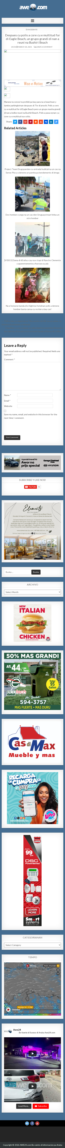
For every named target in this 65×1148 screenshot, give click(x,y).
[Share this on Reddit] (36, 122)
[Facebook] (32, 1123)
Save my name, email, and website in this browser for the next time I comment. (30, 416)
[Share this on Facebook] (20, 122)
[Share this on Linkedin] (51, 122)
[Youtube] (37, 1123)
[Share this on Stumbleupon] (41, 122)
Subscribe (42, 1106)
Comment (9, 359)
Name (7, 395)
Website (8, 406)
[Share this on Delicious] (56, 122)
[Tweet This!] (15, 122)
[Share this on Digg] (46, 122)
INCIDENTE (32, 29)
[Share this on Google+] (25, 122)
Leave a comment (44, 47)
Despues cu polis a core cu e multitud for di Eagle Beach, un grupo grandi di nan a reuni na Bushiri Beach (32, 38)
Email (7, 400)
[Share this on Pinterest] (30, 122)
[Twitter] (27, 1123)
